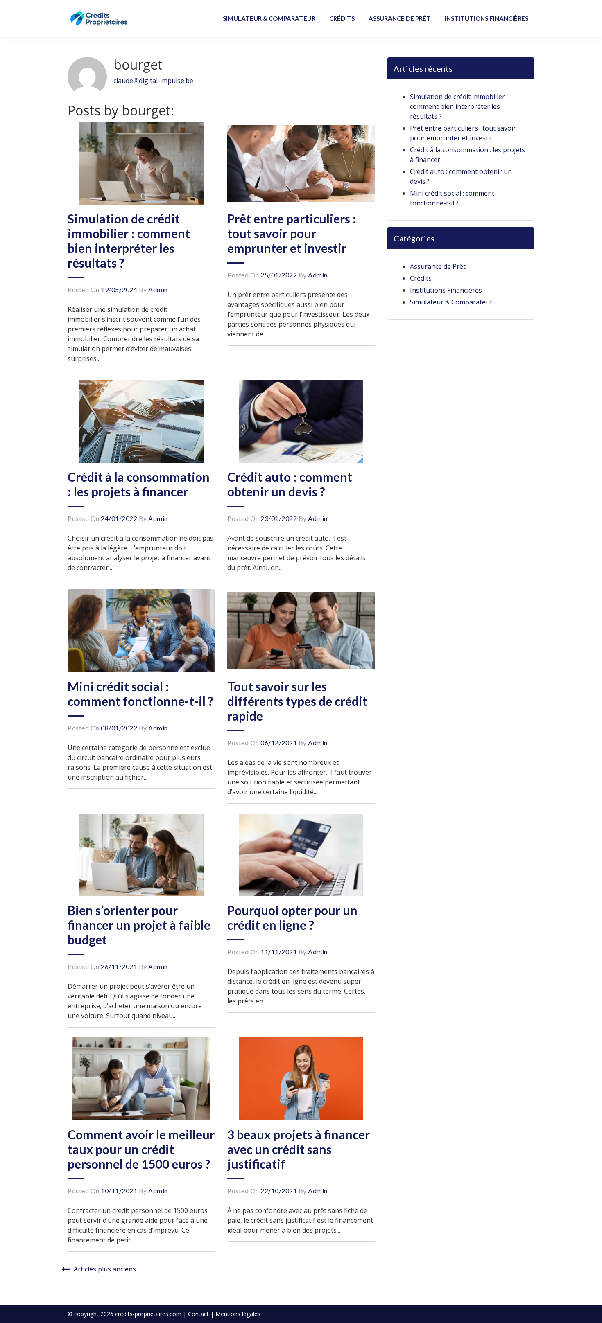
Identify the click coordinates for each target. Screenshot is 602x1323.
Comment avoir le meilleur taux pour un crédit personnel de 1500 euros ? (141, 1149)
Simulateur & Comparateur (451, 302)
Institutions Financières (446, 290)
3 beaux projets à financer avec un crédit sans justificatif (298, 1149)
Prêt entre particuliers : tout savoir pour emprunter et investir (291, 233)
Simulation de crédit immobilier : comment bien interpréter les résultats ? (129, 240)
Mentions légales (237, 1314)
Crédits (421, 278)
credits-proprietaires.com (148, 1314)
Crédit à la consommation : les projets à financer (139, 484)
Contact (198, 1314)
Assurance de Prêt (438, 266)
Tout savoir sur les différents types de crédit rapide (297, 701)
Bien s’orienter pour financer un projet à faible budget (139, 925)
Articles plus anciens (105, 1268)
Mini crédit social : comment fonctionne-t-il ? (140, 693)
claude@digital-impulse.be (153, 80)
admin (158, 289)
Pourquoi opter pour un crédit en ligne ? (292, 917)
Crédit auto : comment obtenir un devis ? (289, 484)
